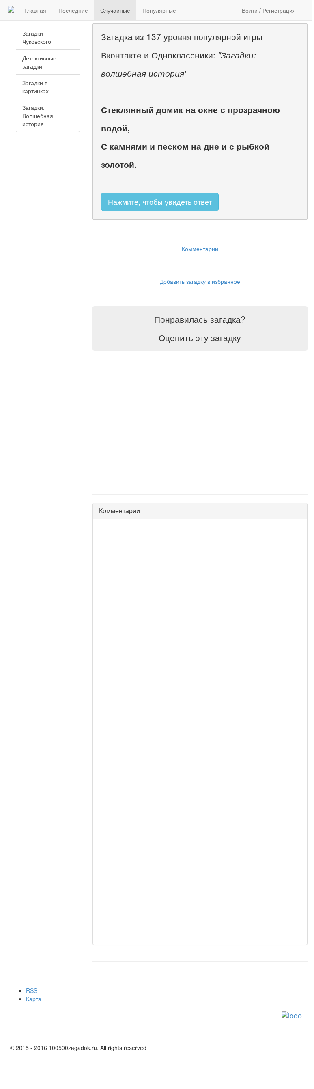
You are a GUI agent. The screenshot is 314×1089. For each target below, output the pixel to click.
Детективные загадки (39, 62)
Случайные (115, 10)
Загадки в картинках (35, 87)
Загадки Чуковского (36, 37)
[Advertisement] (56, 180)
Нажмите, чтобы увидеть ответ (160, 201)
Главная (35, 10)
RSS (31, 990)
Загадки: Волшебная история (37, 115)
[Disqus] (200, 626)
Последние (73, 10)
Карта (33, 999)
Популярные (159, 10)
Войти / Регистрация (269, 10)
